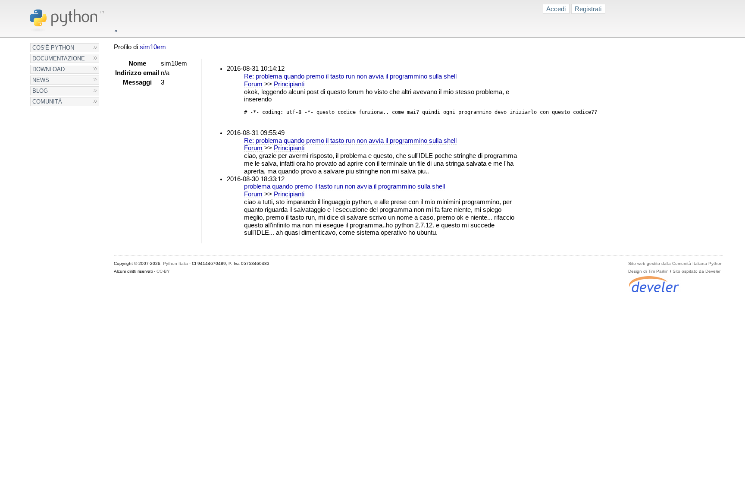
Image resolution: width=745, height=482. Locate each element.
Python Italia (175, 263)
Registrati (588, 9)
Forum (253, 84)
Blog (40, 91)
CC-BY (163, 271)
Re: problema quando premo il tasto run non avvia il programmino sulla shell (350, 76)
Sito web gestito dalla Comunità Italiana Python (675, 263)
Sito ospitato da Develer (696, 271)
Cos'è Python (53, 47)
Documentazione (58, 58)
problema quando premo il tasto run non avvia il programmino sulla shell (344, 186)
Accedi (556, 9)
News (40, 80)
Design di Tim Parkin (648, 271)
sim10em (153, 47)
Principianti (289, 84)
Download (48, 69)
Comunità (47, 101)
